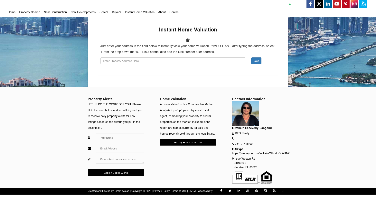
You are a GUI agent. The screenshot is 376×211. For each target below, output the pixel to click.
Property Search (29, 12)
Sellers (103, 12)
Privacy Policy (161, 191)
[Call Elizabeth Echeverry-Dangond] (292, 4)
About (162, 12)
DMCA (192, 191)
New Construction (55, 13)
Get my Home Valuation (188, 142)
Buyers (116, 12)
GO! (256, 61)
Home (11, 12)
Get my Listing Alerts (116, 172)
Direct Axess (122, 191)
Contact (174, 12)
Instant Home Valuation (140, 12)
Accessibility (205, 191)
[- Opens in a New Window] (310, 4)
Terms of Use (178, 191)
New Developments (83, 12)
